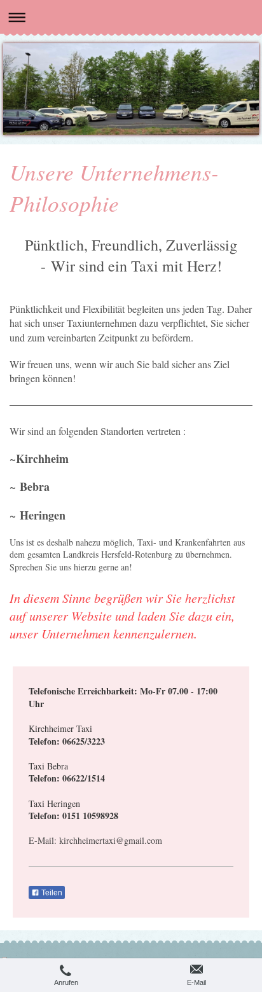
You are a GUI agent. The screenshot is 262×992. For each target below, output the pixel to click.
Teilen (50, 892)
